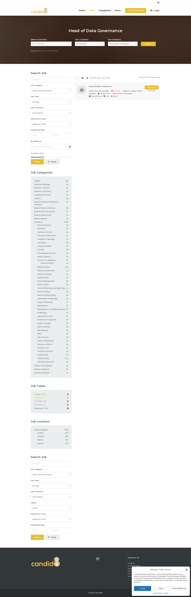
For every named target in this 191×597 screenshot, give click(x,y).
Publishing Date (38, 130)
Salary (33, 503)
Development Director (46, 253)
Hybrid (40, 440)
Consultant (42, 243)
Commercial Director (42, 195)
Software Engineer (41, 369)
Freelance (40, 398)
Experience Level (38, 119)
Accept (142, 588)
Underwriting (43, 358)
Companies (105, 10)
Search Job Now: (39, 40)
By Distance (36, 141)
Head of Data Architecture (45, 208)
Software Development (43, 366)
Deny (161, 588)
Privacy (166, 593)
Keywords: (35, 51)
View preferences (179, 588)
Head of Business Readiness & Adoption (46, 203)
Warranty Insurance (45, 362)
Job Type (35, 97)
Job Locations (82, 40)
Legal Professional (45, 302)
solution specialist (41, 373)
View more (151, 88)
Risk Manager (43, 330)
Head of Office (43, 284)
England (40, 436)
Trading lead (42, 355)
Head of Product (47, 263)
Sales (39, 334)
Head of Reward (40, 218)
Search (148, 44)
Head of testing (43, 292)
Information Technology (47, 298)
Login (156, 10)
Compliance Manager (46, 239)
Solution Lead (43, 348)
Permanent (41, 408)
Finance (37, 198)
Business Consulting (42, 191)
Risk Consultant (44, 327)
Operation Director (45, 316)
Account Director (44, 225)
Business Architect (42, 188)
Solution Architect (45, 344)
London (40, 433)
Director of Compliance (46, 260)
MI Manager (42, 313)
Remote (40, 443)
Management (42, 306)
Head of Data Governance (123, 93)
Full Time (40, 401)
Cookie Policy (157, 593)
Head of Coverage (44, 274)
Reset (53, 162)
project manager (44, 323)
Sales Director (43, 337)
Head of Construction (46, 270)
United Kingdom (41, 430)
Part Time (39, 405)
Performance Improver (46, 320)
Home (82, 10)
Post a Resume (136, 10)
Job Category (114, 40)
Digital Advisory (44, 257)
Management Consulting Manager (51, 309)
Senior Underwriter (45, 341)
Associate (41, 228)
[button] (186, 570)
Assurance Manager (42, 184)
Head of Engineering (42, 215)
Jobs (92, 10)
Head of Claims (43, 267)
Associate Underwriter (46, 235)
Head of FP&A (43, 278)
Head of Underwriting (46, 295)
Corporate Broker (44, 246)
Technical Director (45, 351)
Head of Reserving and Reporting (51, 288)
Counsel (40, 249)
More (118, 10)
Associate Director (44, 232)
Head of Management (46, 281)
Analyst (37, 181)
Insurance (38, 222)
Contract (39, 394)
